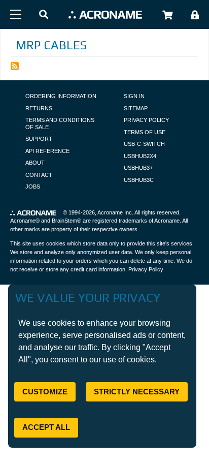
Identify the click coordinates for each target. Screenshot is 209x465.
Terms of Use (144, 132)
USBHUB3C (139, 180)
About (35, 163)
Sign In (134, 96)
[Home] (105, 14)
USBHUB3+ (138, 168)
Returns (38, 108)
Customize (44, 391)
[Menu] (15, 14)
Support (38, 139)
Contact (38, 175)
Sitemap (136, 108)
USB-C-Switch (144, 144)
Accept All (46, 427)
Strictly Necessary (137, 391)
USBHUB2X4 (140, 156)
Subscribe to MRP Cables (15, 66)
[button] (43, 15)
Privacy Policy (146, 120)
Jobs (32, 186)
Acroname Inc (114, 212)
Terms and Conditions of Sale (59, 123)
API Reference (47, 151)
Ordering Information (60, 96)
